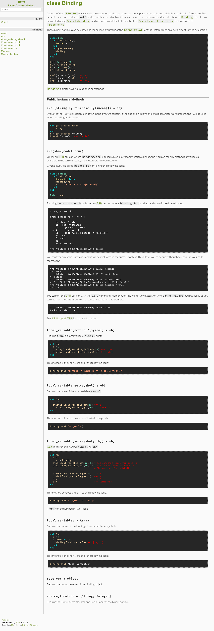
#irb (3, 36)
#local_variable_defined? (13, 39)
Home (22, 1)
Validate (6, 619)
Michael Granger (30, 625)
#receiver (5, 51)
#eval (4, 33)
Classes (20, 5)
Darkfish (15, 625)
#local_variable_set (10, 45)
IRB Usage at (61, 318)
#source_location (9, 54)
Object (4, 22)
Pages (11, 5)
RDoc (18, 622)
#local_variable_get (10, 42)
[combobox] (21, 9)
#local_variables (9, 48)
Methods (31, 5)
